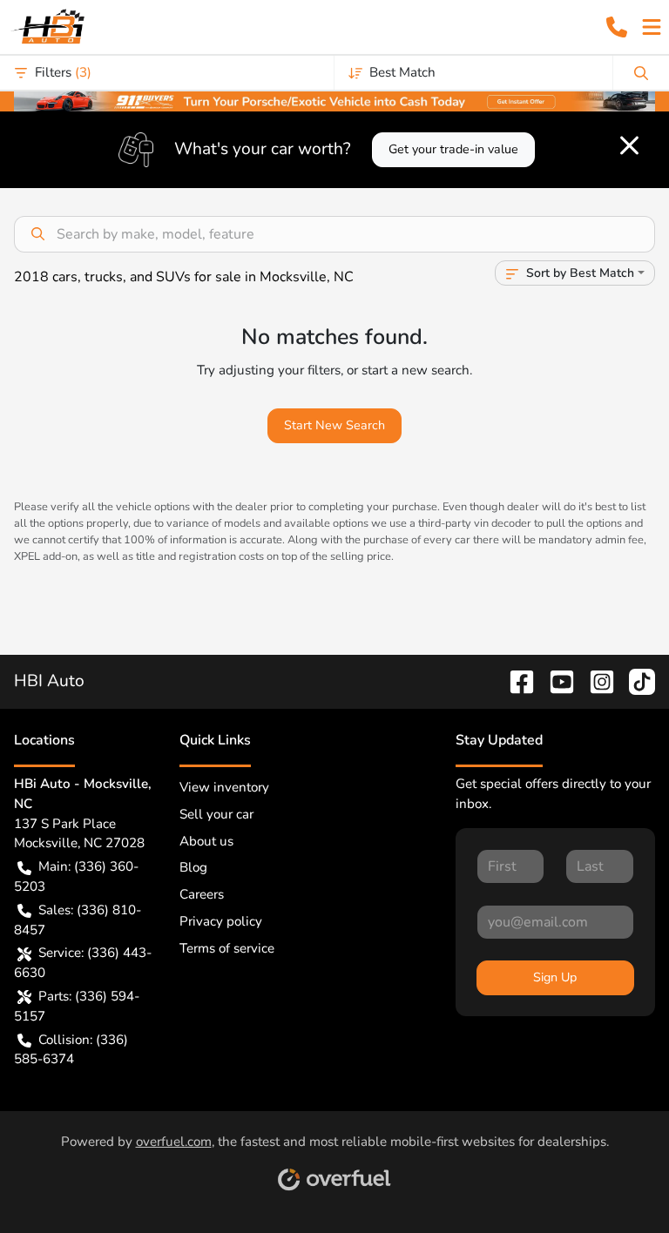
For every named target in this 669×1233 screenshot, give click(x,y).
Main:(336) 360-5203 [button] (76, 876)
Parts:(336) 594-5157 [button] (76, 1006)
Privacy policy (220, 921)
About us (206, 841)
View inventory (224, 787)
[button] (616, 27)
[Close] (629, 145)
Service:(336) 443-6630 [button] (83, 962)
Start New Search (334, 425)
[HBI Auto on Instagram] (595, 681)
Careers (201, 894)
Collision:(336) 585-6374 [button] (71, 1049)
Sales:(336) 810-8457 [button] (77, 920)
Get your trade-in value (453, 149)
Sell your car (216, 814)
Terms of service (226, 948)
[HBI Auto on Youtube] (555, 681)
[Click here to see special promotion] (334, 100)
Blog (193, 867)
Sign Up (555, 977)
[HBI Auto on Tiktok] (635, 681)
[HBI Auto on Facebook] (515, 681)
